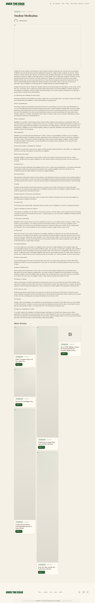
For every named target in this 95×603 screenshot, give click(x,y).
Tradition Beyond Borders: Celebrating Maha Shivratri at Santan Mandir (23, 526)
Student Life (17, 11)
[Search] (50, 3)
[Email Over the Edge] (83, 592)
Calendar (45, 592)
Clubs (51, 592)
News (40, 592)
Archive (60, 592)
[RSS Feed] (79, 592)
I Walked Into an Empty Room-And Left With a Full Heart (46, 443)
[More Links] (87, 592)
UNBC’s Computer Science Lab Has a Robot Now (24, 360)
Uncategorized (19, 356)
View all (31, 323)
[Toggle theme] (53, 3)
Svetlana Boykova (23, 20)
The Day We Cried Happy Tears (24, 401)
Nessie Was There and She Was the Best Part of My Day (46, 568)
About (55, 592)
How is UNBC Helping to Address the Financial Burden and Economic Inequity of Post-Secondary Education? (70, 348)
